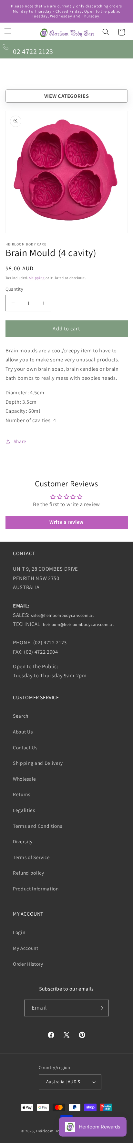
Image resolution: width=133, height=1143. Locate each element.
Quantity (14, 289)
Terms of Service (31, 857)
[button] (7, 31)
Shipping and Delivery (38, 763)
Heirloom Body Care (55, 1130)
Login (19, 932)
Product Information (36, 888)
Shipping (37, 277)
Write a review (66, 522)
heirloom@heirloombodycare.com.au (79, 624)
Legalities (24, 810)
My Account (25, 948)
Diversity (23, 841)
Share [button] (20, 441)
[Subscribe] (100, 1008)
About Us (23, 731)
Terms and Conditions (37, 826)
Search (20, 715)
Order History (28, 964)
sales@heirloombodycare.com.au (63, 615)
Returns (21, 794)
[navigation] (66, 96)
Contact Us (25, 747)
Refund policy (28, 872)
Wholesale (24, 778)
